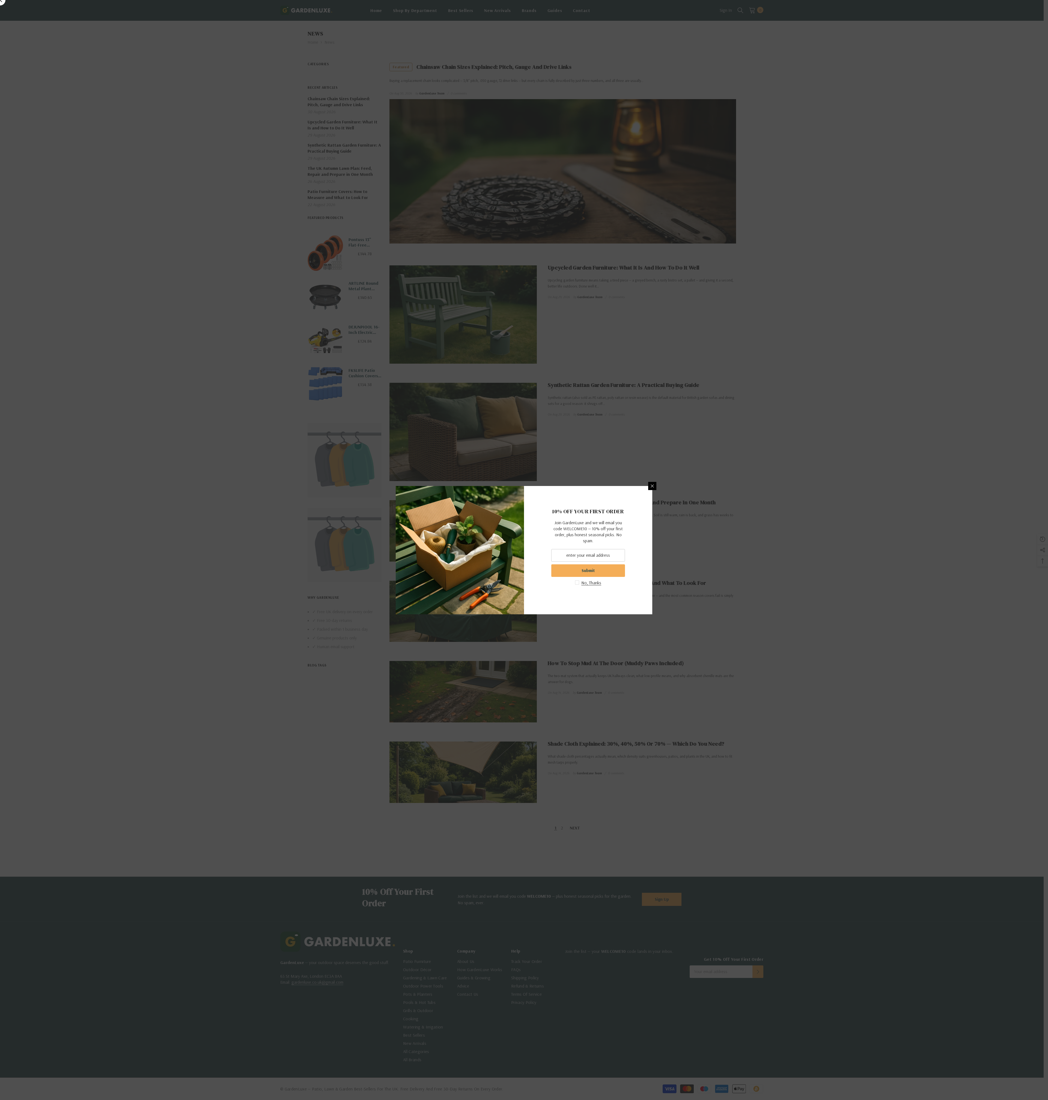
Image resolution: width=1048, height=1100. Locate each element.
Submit (588, 570)
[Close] (652, 486)
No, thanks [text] (591, 582)
